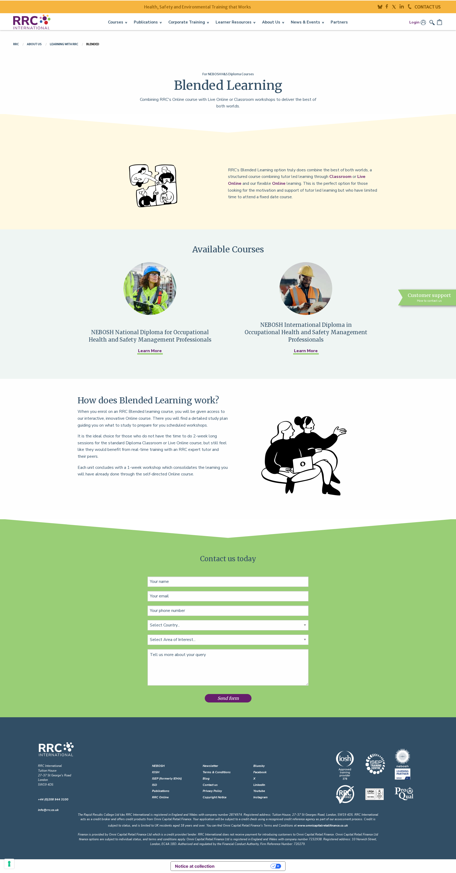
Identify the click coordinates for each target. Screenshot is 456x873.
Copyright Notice (214, 797)
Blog (206, 779)
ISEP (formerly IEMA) (167, 779)
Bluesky (259, 766)
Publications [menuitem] (146, 22)
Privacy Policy (212, 791)
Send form (228, 698)
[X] (395, 6)
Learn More (150, 351)
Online (279, 183)
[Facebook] (388, 6)
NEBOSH (158, 766)
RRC (16, 44)
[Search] (432, 22)
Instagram (260, 797)
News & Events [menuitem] (305, 22)
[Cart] (440, 22)
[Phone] (411, 6)
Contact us (210, 785)
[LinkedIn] (404, 6)
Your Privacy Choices (245, 866)
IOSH (155, 772)
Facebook (260, 772)
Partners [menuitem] (339, 22)
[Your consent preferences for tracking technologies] (9, 864)
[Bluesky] (381, 6)
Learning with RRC (64, 44)
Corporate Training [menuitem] (186, 22)
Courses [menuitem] (115, 22)
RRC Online (160, 797)
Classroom (340, 177)
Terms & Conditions (217, 772)
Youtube (259, 791)
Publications (160, 791)
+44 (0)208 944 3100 (53, 799)
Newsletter (210, 766)
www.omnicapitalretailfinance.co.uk (322, 826)
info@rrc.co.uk (48, 810)
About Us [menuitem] (271, 22)
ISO (154, 785)
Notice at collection (195, 866)
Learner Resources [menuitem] (233, 22)
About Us (34, 44)
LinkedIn (259, 785)
